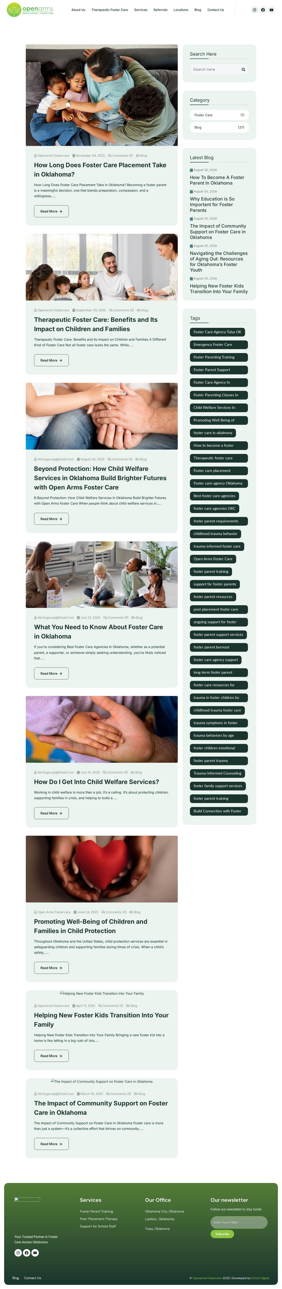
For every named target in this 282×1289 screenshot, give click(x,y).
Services (140, 10)
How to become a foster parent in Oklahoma (214, 447)
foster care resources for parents (214, 686)
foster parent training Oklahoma (211, 800)
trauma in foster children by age (216, 699)
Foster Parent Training (96, 1211)
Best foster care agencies (214, 496)
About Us (78, 10)
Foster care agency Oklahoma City (218, 485)
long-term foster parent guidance (213, 674)
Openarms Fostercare (53, 156)
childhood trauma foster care (217, 710)
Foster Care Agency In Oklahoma (212, 384)
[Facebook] (263, 10)
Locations (181, 10)
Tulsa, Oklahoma (157, 1229)
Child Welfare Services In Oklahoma (214, 409)
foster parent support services (218, 635)
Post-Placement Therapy (99, 1219)
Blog (197, 10)
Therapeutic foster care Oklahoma (213, 459)
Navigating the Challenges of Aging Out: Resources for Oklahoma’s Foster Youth (219, 262)
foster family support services (218, 786)
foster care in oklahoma (213, 433)
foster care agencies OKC (215, 509)
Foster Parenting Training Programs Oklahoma (214, 359)
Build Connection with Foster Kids (217, 812)
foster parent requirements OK (216, 522)
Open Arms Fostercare (54, 912)
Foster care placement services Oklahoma (212, 472)
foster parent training (211, 572)
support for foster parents (215, 584)
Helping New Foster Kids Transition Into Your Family (219, 288)
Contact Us (215, 10)
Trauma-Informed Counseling (217, 773)
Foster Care (219, 115)
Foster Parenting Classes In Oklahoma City (216, 396)
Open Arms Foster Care (213, 559)
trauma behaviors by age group (214, 737)
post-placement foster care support (216, 611)
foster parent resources (213, 597)
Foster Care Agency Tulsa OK (217, 332)
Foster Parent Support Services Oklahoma (212, 371)
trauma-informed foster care (217, 546)
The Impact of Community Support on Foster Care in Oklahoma (218, 231)
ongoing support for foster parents (215, 623)
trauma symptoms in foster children (216, 724)
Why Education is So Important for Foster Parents (212, 204)
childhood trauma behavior (215, 534)
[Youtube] (271, 10)
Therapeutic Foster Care (109, 10)
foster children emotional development (214, 749)
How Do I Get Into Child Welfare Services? (96, 781)
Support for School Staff (98, 1226)
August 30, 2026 (205, 170)
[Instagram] (254, 10)
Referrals (160, 10)
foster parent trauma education (211, 762)
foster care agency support (216, 660)
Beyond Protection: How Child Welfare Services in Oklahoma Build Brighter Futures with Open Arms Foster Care (100, 478)
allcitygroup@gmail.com (56, 459)
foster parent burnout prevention (211, 649)
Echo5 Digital (260, 1278)
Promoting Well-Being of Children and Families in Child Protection (218, 422)
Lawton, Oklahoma (159, 1219)
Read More (49, 211)
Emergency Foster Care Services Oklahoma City (213, 346)
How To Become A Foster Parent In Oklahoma (217, 180)
